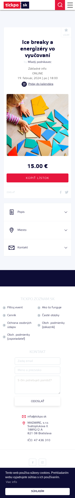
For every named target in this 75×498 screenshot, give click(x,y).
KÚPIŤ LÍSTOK (37, 178)
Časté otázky (50, 315)
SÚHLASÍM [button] (37, 491)
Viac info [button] (11, 482)
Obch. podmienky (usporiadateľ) (18, 336)
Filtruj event (15, 307)
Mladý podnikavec (39, 62)
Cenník (11, 315)
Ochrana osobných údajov (19, 325)
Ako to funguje (52, 307)
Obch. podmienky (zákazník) (53, 325)
